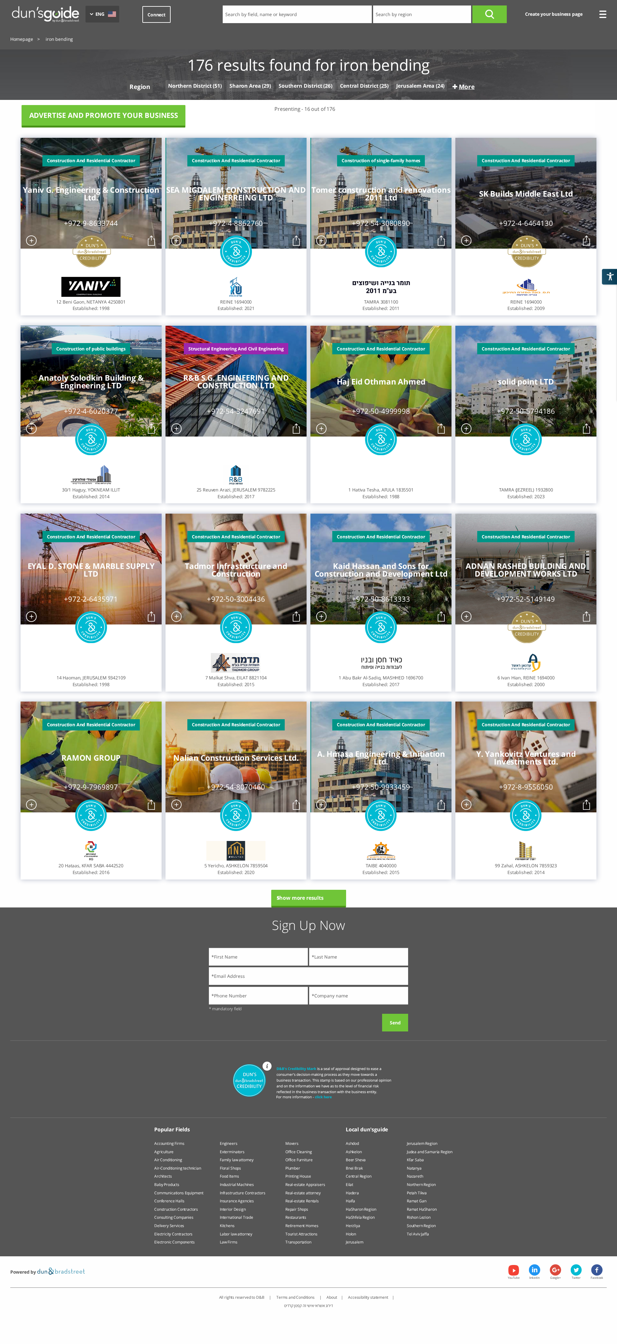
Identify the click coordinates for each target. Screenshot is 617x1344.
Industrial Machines (237, 1184)
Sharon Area (245, 85)
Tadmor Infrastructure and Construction (236, 570)
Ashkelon (354, 1151)
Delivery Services (169, 1225)
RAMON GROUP (91, 758)
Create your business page (553, 14)
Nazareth (415, 1176)
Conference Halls (169, 1201)
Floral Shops (230, 1168)
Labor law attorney (236, 1234)
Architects (163, 1176)
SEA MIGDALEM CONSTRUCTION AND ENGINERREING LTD (236, 193)
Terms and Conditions (296, 1297)
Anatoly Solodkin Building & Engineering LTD (91, 381)
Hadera (352, 1193)
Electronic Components (174, 1242)
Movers (292, 1143)
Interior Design (233, 1209)
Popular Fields (172, 1129)
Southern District (300, 85)
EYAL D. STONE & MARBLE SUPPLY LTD (91, 570)
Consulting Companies (173, 1217)
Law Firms (228, 1242)
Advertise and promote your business (103, 115)
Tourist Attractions (301, 1234)
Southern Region (421, 1225)
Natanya (414, 1168)
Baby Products (166, 1184)
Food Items (229, 1176)
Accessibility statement (368, 1297)
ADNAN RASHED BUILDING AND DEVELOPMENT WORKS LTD (526, 570)
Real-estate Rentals (302, 1201)
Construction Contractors (176, 1209)
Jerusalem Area (415, 85)
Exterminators (232, 1151)
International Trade (236, 1217)
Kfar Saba (415, 1160)
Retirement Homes (301, 1225)
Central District (359, 85)
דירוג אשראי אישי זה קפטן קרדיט (308, 1305)
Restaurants (295, 1217)
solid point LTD (526, 381)
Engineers (228, 1143)
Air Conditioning (168, 1160)
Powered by (23, 1272)
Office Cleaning (298, 1151)
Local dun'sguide (367, 1129)
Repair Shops (296, 1209)
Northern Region (421, 1184)
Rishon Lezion (419, 1217)
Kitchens (227, 1225)
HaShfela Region (360, 1217)
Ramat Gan (416, 1201)
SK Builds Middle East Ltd (526, 194)
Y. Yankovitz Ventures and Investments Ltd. (526, 757)
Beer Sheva (356, 1160)
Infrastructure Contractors (242, 1193)
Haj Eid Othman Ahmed (381, 381)
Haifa (350, 1201)
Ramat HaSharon (422, 1209)
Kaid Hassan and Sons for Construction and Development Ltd (381, 570)
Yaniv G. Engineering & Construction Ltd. (91, 193)
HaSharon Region (361, 1209)
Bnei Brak (354, 1168)
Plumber (292, 1168)
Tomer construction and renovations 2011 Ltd (381, 193)
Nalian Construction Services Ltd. (236, 758)
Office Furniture (298, 1160)
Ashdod (352, 1143)
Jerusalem (354, 1242)
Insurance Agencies (237, 1201)
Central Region (358, 1176)
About (331, 1297)
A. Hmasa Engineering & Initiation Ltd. (381, 757)
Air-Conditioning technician (177, 1168)
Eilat (349, 1184)
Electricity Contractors (173, 1234)
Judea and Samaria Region (429, 1151)
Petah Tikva (417, 1193)
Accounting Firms (169, 1143)
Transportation (298, 1242)
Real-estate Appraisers (305, 1184)
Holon (351, 1234)
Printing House (298, 1176)
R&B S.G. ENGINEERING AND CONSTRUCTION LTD (236, 381)
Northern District (189, 86)
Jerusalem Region (422, 1143)
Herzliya (353, 1225)
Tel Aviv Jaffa (418, 1234)
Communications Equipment (178, 1193)
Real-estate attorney (303, 1193)
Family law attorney (237, 1160)
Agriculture (164, 1151)
